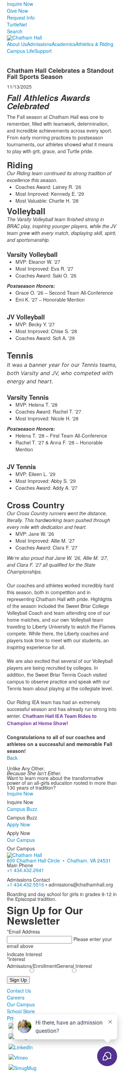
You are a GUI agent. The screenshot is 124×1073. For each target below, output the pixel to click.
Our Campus (21, 839)
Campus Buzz (22, 808)
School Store (21, 1011)
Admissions (39, 44)
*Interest (16, 959)
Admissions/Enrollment (31, 965)
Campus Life (20, 50)
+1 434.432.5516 (25, 884)
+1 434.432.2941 (25, 870)
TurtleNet (17, 24)
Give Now (17, 10)
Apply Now (18, 824)
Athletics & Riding (94, 44)
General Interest (74, 965)
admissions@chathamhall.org (81, 884)
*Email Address (23, 931)
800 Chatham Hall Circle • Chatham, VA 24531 (59, 860)
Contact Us (19, 990)
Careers (15, 997)
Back (12, 757)
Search (14, 31)
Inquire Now (20, 3)
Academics (63, 44)
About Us (17, 44)
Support (43, 50)
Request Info (21, 17)
